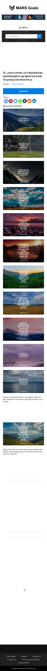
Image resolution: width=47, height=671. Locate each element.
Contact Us (11, 660)
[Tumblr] (25, 101)
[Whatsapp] (20, 101)
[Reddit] (29, 101)
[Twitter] (15, 101)
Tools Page (11, 656)
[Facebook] (6, 101)
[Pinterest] (11, 101)
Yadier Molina (18, 84)
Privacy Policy (23, 663)
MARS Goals (31, 668)
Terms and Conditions (31, 660)
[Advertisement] (23, 506)
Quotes (24, 656)
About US (37, 656)
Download (23, 91)
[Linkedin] (34, 101)
